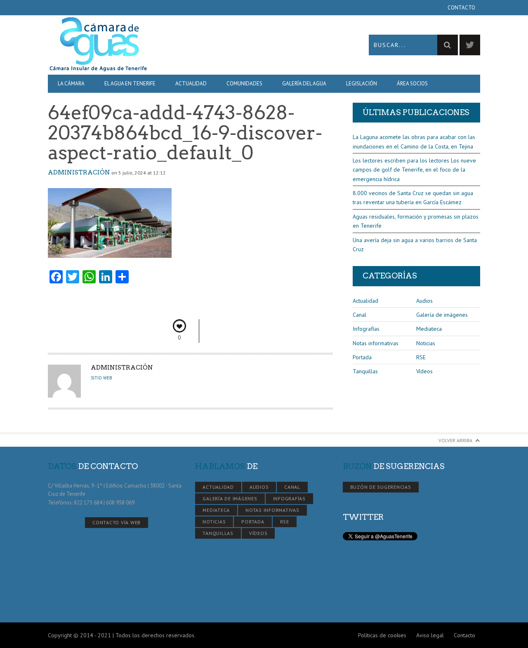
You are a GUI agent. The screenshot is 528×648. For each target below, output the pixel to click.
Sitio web (101, 377)
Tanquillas (365, 371)
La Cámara (71, 83)
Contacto (461, 7)
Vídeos (424, 371)
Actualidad (191, 83)
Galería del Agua (304, 83)
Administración (79, 172)
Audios (424, 300)
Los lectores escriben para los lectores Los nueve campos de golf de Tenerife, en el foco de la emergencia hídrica (414, 170)
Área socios (412, 83)
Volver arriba (455, 440)
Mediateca (429, 328)
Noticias (425, 343)
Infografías (366, 328)
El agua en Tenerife (130, 83)
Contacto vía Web (116, 522)
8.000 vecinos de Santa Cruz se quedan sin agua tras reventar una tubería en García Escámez (413, 197)
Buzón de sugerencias (380, 487)
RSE (421, 357)
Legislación (361, 83)
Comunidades (244, 83)
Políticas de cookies (382, 635)
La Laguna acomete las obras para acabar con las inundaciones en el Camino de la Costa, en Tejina (414, 141)
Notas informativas (375, 343)
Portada (362, 357)
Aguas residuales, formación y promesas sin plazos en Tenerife (415, 221)
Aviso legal (430, 635)
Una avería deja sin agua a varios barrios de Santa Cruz (415, 244)
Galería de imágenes (442, 314)
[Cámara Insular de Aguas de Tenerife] (156, 44)
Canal (359, 314)
